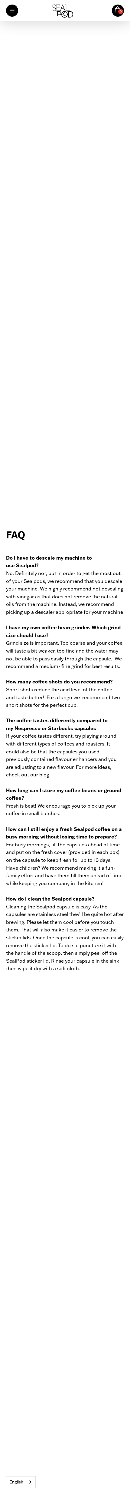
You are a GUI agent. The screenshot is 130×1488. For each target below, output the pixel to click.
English (16, 1482)
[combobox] (21, 1482)
